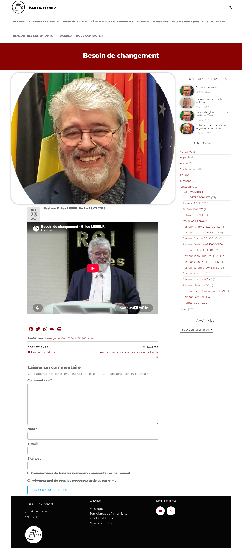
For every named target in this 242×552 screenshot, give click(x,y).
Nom (32, 429)
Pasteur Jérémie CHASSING (201, 267)
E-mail (33, 443)
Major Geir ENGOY (195, 221)
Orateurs (186, 186)
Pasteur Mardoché (195, 273)
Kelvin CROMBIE (194, 215)
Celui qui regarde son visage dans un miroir (211, 126)
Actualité (186, 151)
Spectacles (216, 21)
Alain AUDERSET (194, 191)
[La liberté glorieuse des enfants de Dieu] (187, 115)
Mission (143, 21)
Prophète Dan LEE (195, 302)
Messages (160, 21)
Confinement (189, 169)
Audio (184, 163)
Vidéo (90, 338)
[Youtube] (160, 510)
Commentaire (39, 380)
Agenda (66, 35)
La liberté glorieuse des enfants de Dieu (213, 113)
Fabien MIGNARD (194, 203)
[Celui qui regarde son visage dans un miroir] (187, 128)
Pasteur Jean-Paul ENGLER (201, 261)
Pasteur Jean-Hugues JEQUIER (203, 256)
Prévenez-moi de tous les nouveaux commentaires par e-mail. (80, 473)
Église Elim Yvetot (43, 7)
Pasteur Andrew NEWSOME (201, 226)
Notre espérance (206, 87)
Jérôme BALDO (193, 209)
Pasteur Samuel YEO (196, 296)
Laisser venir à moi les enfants (209, 100)
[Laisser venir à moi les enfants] (187, 102)
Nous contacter (89, 35)
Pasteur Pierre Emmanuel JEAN (204, 291)
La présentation (42, 21)
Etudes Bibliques (186, 21)
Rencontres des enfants (33, 35)
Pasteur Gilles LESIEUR (71, 338)
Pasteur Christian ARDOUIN (201, 232)
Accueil (19, 21)
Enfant (184, 175)
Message (50, 338)
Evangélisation (74, 21)
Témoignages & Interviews (112, 21)
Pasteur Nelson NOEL (197, 285)
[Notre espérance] (187, 90)
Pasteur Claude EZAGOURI (200, 238)
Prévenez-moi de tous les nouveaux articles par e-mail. (74, 480)
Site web (34, 458)
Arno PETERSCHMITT (196, 197)
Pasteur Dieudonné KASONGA (203, 244)
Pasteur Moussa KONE (197, 279)
